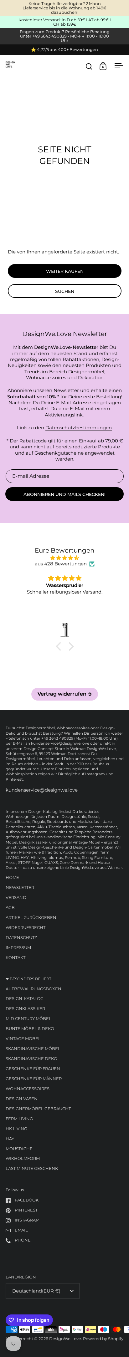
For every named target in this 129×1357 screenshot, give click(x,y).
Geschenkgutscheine (59, 453)
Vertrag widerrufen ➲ (65, 694)
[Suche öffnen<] (89, 66)
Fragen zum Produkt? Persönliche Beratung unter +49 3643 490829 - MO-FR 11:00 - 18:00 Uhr (65, 36)
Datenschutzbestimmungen (78, 428)
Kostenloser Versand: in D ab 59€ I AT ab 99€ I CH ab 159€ (64, 22)
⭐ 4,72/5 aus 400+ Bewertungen (64, 50)
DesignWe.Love (65, 1338)
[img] (64, 558)
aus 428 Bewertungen (61, 564)
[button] (59, 646)
